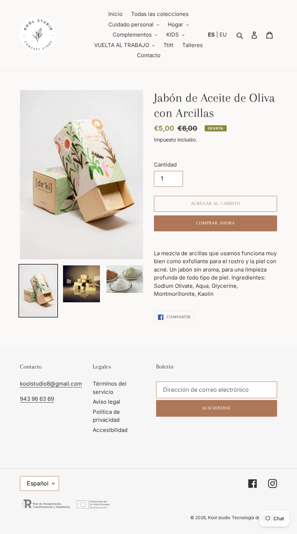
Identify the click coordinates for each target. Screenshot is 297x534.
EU (223, 34)
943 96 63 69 (37, 398)
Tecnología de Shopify (254, 517)
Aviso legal (106, 401)
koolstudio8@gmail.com (51, 383)
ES (212, 34)
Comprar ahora (215, 223)
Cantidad (165, 164)
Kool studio (219, 517)
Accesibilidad (110, 429)
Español (38, 483)
